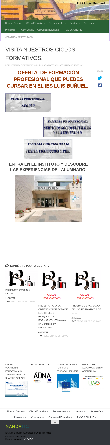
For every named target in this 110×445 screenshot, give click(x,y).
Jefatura (74, 23)
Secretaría (89, 23)
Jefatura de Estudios (22, 65)
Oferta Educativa (34, 23)
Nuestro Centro (13, 23)
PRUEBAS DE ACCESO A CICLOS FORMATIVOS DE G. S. (86, 309)
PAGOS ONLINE (73, 30)
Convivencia (27, 30)
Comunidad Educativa (48, 30)
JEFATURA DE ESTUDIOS (19, 37)
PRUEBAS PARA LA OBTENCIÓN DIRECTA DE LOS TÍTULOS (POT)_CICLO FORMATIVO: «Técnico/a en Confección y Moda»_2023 (53, 316)
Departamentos (56, 23)
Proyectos (10, 30)
